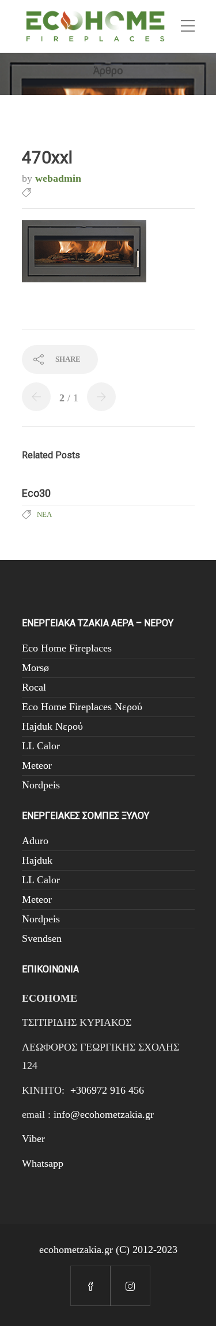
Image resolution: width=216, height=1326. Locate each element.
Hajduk (37, 860)
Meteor (37, 765)
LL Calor (41, 746)
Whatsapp (42, 1163)
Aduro (35, 841)
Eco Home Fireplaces (67, 648)
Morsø (35, 667)
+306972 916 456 (107, 1090)
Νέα (44, 514)
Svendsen (42, 938)
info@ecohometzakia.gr (104, 1114)
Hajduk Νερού (52, 726)
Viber (33, 1138)
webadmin (58, 178)
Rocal (34, 687)
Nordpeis (41, 785)
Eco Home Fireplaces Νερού (82, 707)
